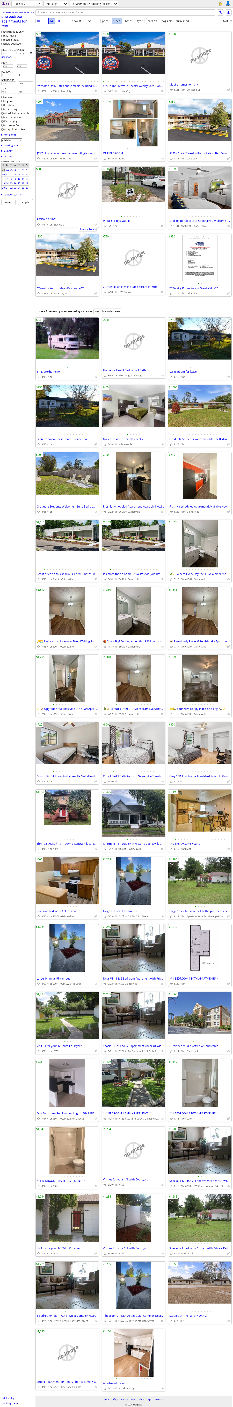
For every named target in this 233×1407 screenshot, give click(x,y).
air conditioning (13, 117)
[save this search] (228, 12)
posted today (11, 39)
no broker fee (11, 125)
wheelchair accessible (16, 113)
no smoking (10, 109)
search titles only (14, 31)
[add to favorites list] (39, 91)
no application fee (14, 129)
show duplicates (13, 43)
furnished (9, 105)
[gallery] (51, 21)
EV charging (11, 121)
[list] (38, 21)
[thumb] (45, 21)
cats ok (8, 97)
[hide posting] (96, 91)
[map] (58, 21)
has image (10, 35)
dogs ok (8, 101)
